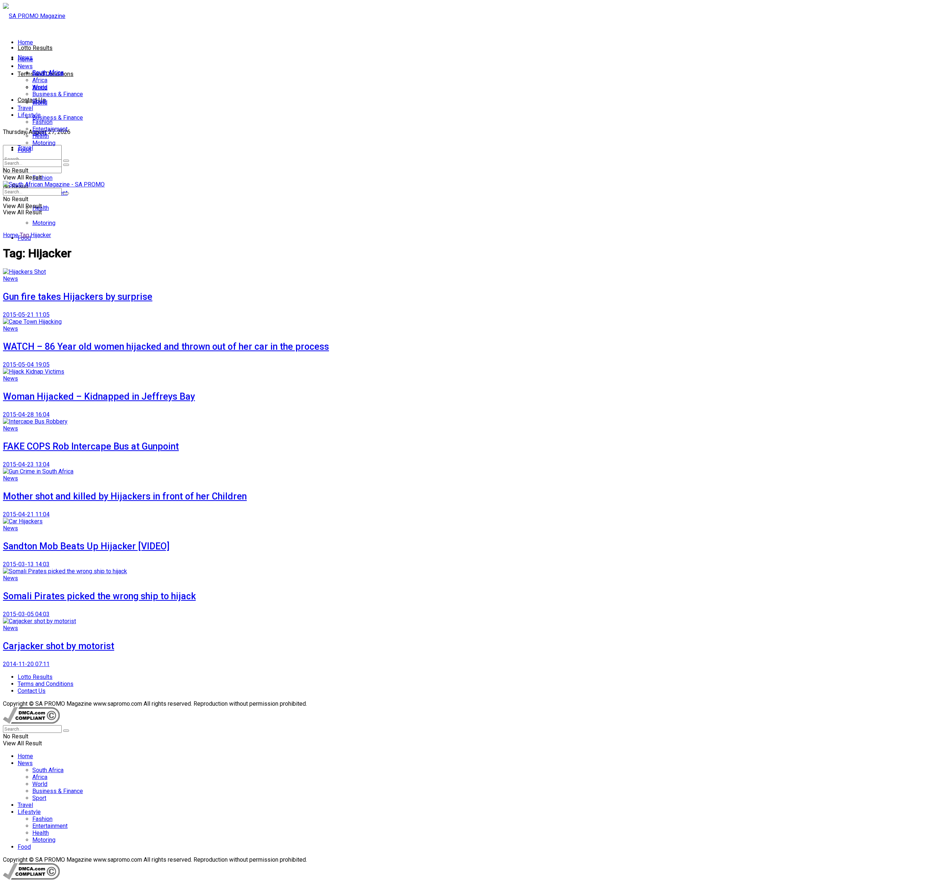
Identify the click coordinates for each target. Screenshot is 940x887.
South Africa (48, 73)
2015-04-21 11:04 (26, 514)
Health (40, 135)
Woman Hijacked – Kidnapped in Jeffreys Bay (99, 396)
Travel (25, 108)
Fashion (42, 177)
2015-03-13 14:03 (26, 564)
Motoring (43, 222)
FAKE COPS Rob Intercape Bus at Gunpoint (91, 446)
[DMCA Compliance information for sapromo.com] (31, 721)
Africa (39, 80)
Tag (24, 235)
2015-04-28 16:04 (26, 414)
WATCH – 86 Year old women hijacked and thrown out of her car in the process (166, 346)
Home (25, 42)
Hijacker (40, 235)
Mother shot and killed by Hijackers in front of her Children (125, 496)
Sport (39, 101)
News (25, 66)
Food (24, 149)
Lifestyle (29, 115)
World (39, 87)
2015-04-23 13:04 (26, 464)
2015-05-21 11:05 (26, 314)
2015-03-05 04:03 (26, 614)
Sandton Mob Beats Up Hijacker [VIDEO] (86, 546)
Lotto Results (35, 47)
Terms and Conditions (45, 683)
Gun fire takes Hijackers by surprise (77, 296)
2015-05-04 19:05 (26, 364)
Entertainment (50, 129)
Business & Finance (57, 117)
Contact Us (32, 100)
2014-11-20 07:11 (26, 664)
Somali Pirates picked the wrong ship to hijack (99, 596)
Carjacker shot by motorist (58, 646)
